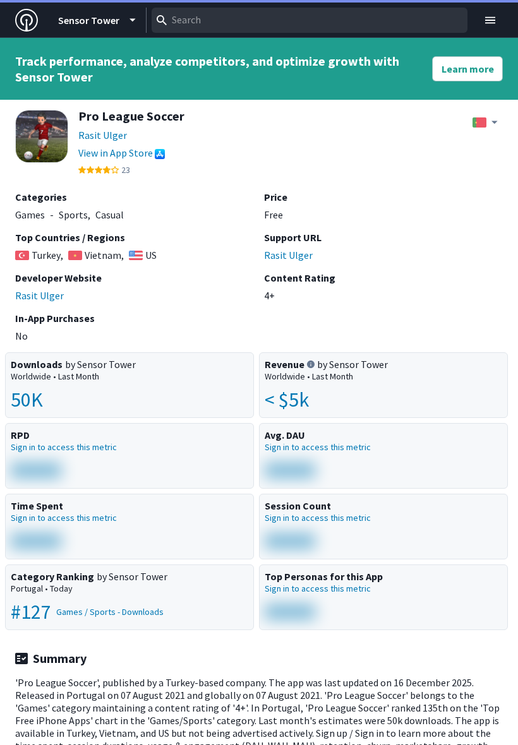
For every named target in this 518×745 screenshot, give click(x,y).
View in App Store (115, 152)
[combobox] (309, 20)
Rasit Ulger (102, 135)
